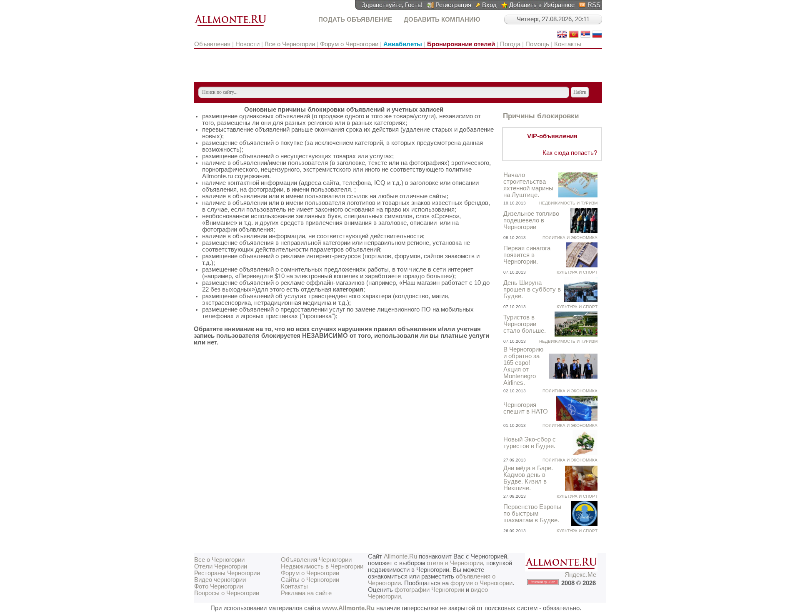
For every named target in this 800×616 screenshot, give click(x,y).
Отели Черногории (220, 566)
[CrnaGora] (574, 37)
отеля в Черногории (455, 563)
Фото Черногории (218, 586)
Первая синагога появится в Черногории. (526, 255)
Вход (489, 5)
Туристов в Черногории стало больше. (524, 324)
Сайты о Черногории (310, 579)
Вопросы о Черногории (226, 593)
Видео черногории (220, 579)
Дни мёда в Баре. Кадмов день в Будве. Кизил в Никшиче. (528, 478)
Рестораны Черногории (227, 573)
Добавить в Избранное (542, 5)
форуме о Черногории (481, 583)
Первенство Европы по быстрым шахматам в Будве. (532, 514)
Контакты (567, 44)
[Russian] (597, 37)
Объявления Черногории (316, 559)
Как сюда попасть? (569, 153)
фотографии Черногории (429, 589)
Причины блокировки (541, 116)
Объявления (213, 44)
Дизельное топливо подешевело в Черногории (531, 220)
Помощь (537, 44)
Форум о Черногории (349, 44)
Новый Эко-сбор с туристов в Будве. (529, 442)
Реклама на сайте (306, 593)
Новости (247, 44)
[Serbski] (585, 37)
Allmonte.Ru (400, 556)
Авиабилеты (402, 44)
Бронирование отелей (461, 44)
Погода (510, 44)
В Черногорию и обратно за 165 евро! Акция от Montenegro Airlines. (523, 366)
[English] (562, 37)
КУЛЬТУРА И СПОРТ (577, 272)
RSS (594, 5)
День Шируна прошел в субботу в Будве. (532, 289)
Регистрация (453, 5)
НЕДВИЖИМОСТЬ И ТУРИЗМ (568, 203)
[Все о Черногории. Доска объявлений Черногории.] (230, 26)
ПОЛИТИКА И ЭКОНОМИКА (570, 237)
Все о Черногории (290, 44)
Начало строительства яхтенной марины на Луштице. (528, 185)
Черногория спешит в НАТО (525, 408)
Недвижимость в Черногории (322, 566)
